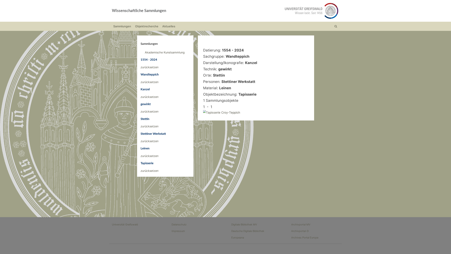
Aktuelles (168, 26)
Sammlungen (122, 26)
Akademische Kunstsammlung (165, 52)
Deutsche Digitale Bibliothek (247, 230)
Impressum (178, 230)
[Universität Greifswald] (275, 11)
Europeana (237, 237)
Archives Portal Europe (304, 237)
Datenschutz (179, 224)
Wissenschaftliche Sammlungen (139, 11)
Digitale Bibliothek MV (244, 224)
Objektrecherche (146, 26)
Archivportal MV (300, 224)
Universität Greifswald (125, 224)
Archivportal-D (300, 230)
